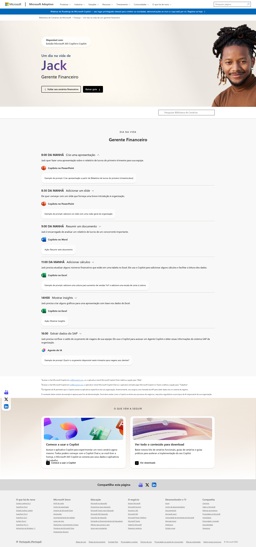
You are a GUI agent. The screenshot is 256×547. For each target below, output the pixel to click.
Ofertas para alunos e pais (100, 525)
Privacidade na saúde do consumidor (169, 542)
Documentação (170, 510)
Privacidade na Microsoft (211, 514)
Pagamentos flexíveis (61, 532)
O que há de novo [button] (161, 4)
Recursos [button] (107, 4)
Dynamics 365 (133, 510)
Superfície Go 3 (21, 517)
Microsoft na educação (99, 503)
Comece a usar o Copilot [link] (63, 462)
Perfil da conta (58, 503)
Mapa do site (81, 542)
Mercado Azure (170, 521)
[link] (83, 429)
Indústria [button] (79, 4)
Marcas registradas (193, 542)
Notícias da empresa (210, 510)
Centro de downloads (61, 507)
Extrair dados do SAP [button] (59, 333)
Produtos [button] (65, 4)
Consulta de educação (99, 517)
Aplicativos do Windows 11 (25, 528)
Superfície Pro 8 (21, 507)
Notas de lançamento (97, 542)
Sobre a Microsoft (209, 507)
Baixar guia (91, 89)
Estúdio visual (170, 528)
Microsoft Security (134, 507)
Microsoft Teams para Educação (102, 510)
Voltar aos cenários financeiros (62, 89)
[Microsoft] (13, 4)
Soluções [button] (93, 4)
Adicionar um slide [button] (66, 190)
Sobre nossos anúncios (212, 542)
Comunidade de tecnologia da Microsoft (179, 517)
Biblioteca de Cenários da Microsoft (55, 17)
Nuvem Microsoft (134, 503)
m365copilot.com (76, 380)
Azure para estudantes (99, 528)
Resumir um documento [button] (69, 226)
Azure (167, 503)
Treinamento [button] (123, 4)
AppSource (169, 525)
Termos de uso (146, 542)
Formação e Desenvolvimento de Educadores (107, 521)
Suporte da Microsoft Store (63, 510)
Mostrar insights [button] (57, 298)
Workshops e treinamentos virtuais (66, 525)
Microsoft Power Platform (137, 517)
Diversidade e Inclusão (211, 521)
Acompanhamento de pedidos (64, 517)
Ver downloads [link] (147, 462)
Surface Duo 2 (21, 521)
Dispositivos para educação (100, 507)
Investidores (207, 517)
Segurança (206, 528)
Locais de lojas (58, 521)
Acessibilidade (208, 525)
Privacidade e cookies (129, 542)
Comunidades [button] (141, 4)
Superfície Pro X (21, 514)
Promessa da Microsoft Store (63, 528)
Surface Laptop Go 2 (23, 503)
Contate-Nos (113, 542)
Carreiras (206, 503)
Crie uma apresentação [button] (68, 155)
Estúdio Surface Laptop (24, 510)
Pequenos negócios (135, 528)
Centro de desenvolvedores (175, 507)
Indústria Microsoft (135, 525)
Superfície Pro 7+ (22, 525)
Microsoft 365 (133, 514)
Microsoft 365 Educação (99, 514)
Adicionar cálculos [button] (66, 262)
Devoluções (57, 514)
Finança (77, 17)
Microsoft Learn (171, 514)
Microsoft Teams (134, 521)
